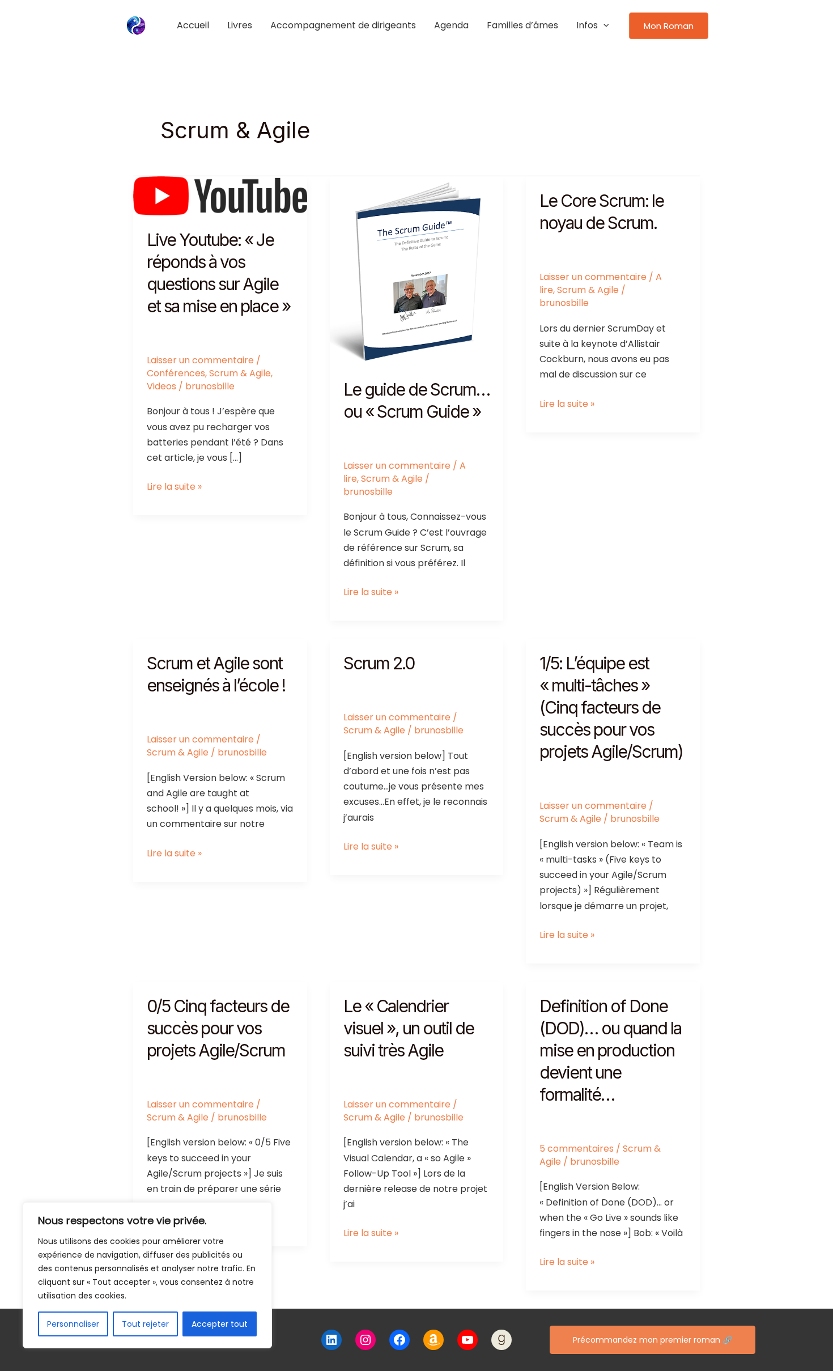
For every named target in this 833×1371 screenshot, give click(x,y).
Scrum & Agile (240, 373)
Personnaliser (73, 1324)
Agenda (451, 25)
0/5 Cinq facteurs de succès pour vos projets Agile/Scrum (218, 1028)
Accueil (193, 25)
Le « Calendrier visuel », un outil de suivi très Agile (408, 1028)
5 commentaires (576, 1148)
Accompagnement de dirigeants (343, 25)
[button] (603, 25)
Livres (239, 25)
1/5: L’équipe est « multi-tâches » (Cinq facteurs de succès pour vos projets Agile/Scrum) (611, 707)
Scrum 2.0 (378, 663)
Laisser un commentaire (200, 360)
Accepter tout (220, 1324)
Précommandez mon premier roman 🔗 (652, 1339)
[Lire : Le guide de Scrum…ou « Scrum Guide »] (417, 270)
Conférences (176, 373)
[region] (147, 1275)
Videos (161, 386)
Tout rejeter (145, 1324)
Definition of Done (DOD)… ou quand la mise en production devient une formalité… (610, 1050)
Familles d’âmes (522, 25)
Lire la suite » (174, 486)
